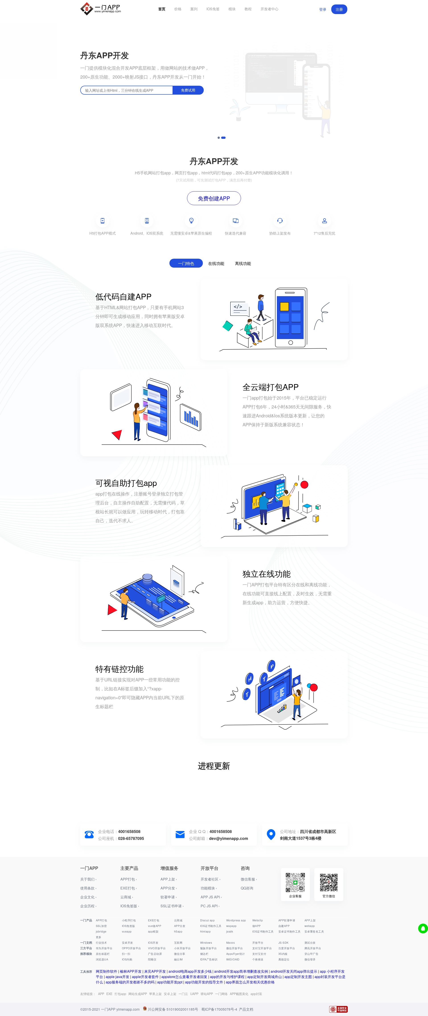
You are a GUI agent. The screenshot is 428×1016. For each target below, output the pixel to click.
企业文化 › (88, 896)
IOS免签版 (128, 926)
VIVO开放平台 (157, 948)
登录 (322, 9)
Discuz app (207, 920)
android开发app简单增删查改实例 (241, 971)
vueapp (127, 931)
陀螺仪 (152, 959)
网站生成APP (137, 993)
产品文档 (246, 1009)
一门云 (183, 993)
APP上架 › (168, 879)
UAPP (194, 993)
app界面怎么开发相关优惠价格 (250, 982)
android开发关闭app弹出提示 (294, 971)
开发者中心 (269, 8)
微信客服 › (249, 879)
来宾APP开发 (155, 971)
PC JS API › (210, 905)
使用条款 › (88, 888)
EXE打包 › (128, 888)
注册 (339, 9)
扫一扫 (126, 954)
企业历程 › (88, 905)
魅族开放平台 (208, 948)
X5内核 (283, 954)
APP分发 (179, 926)
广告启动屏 (155, 954)
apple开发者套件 (145, 976)
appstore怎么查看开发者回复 (184, 976)
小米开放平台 (182, 948)
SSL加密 (101, 926)
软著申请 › (168, 896)
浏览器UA (102, 959)
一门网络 (221, 993)
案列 (194, 8)
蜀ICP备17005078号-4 (219, 1009)
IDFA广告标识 (208, 959)
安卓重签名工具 (314, 931)
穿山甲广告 (311, 954)
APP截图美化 (239, 993)
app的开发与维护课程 (227, 976)
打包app (120, 993)
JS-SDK (283, 942)
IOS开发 (153, 942)
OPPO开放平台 (131, 948)
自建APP (284, 926)
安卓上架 (170, 993)
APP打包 (101, 920)
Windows (206, 942)
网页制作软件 (106, 971)
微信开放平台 (234, 948)
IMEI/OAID (233, 959)
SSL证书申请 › (172, 905)
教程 (248, 8)
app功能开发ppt (169, 982)
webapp (310, 926)
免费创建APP (214, 198)
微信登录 (310, 959)
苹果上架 (155, 993)
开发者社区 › (210, 879)
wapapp (231, 926)
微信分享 (179, 954)
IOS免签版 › (129, 905)
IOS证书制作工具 (211, 926)
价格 (177, 8)
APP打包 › (128, 879)
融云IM (178, 959)
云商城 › (126, 896)
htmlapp (205, 931)
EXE (109, 993)
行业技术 (101, 942)
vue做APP (154, 926)
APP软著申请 (286, 920)
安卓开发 (127, 942)
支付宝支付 (259, 954)
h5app (178, 931)
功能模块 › (209, 888)
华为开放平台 (104, 948)
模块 (232, 8)
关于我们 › (88, 879)
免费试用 (188, 90)
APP (101, 993)
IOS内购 (127, 959)
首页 (161, 8)
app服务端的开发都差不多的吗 (130, 982)
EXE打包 (153, 920)
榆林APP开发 (131, 971)
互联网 (178, 942)
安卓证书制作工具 (289, 931)
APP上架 (310, 920)
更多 (98, 937)
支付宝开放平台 (262, 948)
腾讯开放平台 (313, 948)
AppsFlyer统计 (235, 954)
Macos (230, 942)
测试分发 (310, 942)
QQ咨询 (247, 888)
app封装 (256, 993)
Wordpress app (236, 920)
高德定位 (284, 959)
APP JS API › (211, 896)
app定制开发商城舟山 (264, 976)
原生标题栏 (103, 954)
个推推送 (257, 959)
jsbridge (101, 931)
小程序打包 (129, 920)
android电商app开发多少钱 (190, 971)
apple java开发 (117, 976)
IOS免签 (213, 8)
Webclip (257, 920)
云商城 (178, 920)
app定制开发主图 (298, 976)
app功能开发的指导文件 (204, 982)
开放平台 (257, 942)
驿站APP (207, 993)
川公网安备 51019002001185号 (173, 1009)
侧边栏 (204, 954)
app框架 (153, 931)
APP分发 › (168, 888)
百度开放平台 (286, 948)
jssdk (229, 931)
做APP (256, 926)
